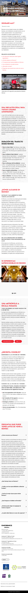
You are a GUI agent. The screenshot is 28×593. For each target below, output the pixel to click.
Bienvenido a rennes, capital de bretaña (8, 583)
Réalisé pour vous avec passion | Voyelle (8, 586)
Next (26, 278)
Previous (1, 278)
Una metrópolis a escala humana (10, 64)
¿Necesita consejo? (7, 66)
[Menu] (24, 3)
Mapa (17, 341)
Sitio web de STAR (7, 341)
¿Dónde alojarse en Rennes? (9, 60)
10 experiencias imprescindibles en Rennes (13, 62)
